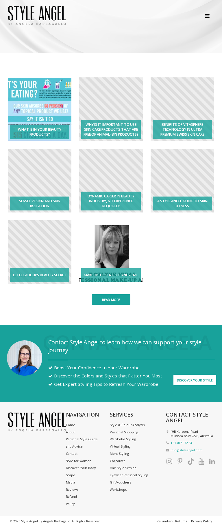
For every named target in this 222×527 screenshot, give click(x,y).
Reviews (72, 489)
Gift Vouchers (120, 482)
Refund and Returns (172, 521)
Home (70, 425)
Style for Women (79, 461)
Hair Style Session (123, 468)
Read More (111, 299)
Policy (70, 503)
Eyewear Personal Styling (129, 475)
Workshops (118, 489)
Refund (71, 496)
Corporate (117, 461)
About (70, 432)
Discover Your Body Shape (81, 471)
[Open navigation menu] (207, 16)
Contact (71, 453)
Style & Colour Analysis (127, 425)
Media (70, 482)
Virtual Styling (120, 446)
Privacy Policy (201, 521)
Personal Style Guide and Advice (82, 442)
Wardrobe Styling (123, 439)
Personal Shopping (124, 432)
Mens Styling (119, 453)
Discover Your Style (195, 380)
